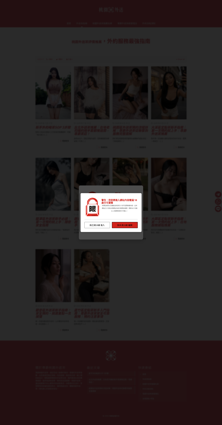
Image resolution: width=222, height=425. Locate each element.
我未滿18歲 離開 (124, 225)
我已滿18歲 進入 (97, 225)
